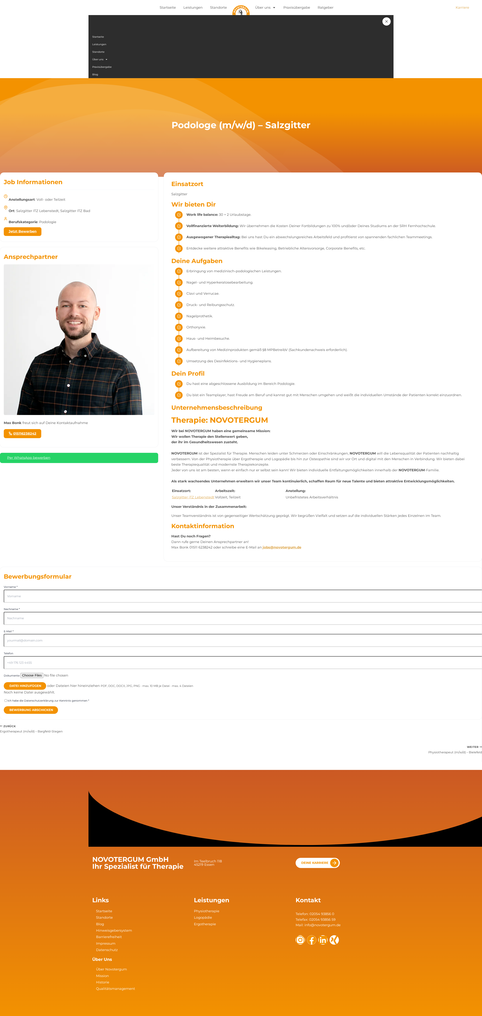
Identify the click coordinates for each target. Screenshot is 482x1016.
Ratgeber (325, 7)
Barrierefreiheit (109, 937)
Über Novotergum (111, 969)
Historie (102, 982)
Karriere (462, 7)
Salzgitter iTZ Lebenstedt (193, 497)
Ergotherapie (205, 924)
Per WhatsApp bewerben (28, 458)
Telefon (8, 653)
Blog (100, 924)
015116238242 (24, 434)
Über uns (263, 7)
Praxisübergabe (296, 7)
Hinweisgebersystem (114, 930)
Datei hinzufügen (25, 686)
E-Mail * (9, 631)
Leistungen (193, 7)
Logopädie (203, 917)
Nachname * (12, 609)
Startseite (168, 7)
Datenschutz (107, 950)
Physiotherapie (206, 911)
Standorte (218, 7)
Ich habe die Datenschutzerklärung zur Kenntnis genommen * (48, 700)
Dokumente (12, 675)
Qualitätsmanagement (115, 989)
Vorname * (11, 587)
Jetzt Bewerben (23, 231)
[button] (241, 686)
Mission (102, 976)
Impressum (105, 943)
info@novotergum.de (322, 925)
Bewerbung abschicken (31, 710)
